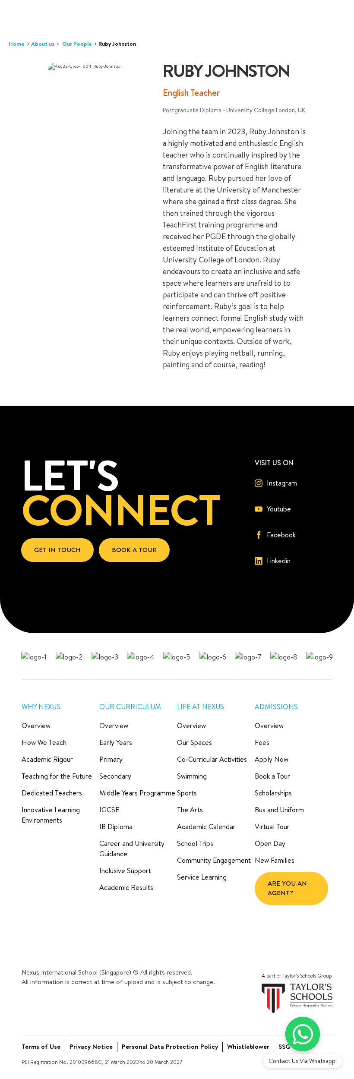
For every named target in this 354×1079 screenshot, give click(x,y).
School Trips (195, 843)
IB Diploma (116, 826)
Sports (187, 793)
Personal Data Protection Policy (170, 1046)
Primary (111, 759)
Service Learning (202, 877)
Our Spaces (194, 742)
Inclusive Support (125, 870)
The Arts (190, 809)
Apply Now (271, 759)
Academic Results (126, 887)
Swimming (192, 776)
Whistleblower (248, 1046)
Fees (262, 742)
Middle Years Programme (137, 793)
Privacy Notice (91, 1046)
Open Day (270, 843)
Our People (77, 43)
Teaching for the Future (57, 776)
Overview (36, 725)
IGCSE (109, 809)
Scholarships (273, 793)
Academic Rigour (47, 759)
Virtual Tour (272, 826)
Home (17, 43)
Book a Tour (272, 776)
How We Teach (44, 742)
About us (42, 43)
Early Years (115, 742)
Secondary (115, 776)
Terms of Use (41, 1046)
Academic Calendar (206, 826)
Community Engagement (214, 860)
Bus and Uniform (279, 809)
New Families (274, 860)
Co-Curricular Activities (212, 759)
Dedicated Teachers (52, 793)
